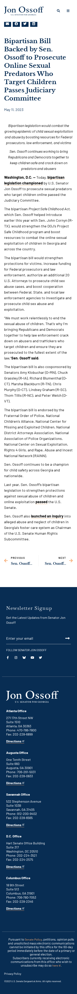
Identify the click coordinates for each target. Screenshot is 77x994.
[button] (7, 24)
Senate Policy (33, 939)
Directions (13, 741)
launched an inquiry (47, 516)
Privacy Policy (12, 973)
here (56, 966)
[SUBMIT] (38, 638)
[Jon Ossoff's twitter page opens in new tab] (40, 657)
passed (41, 501)
